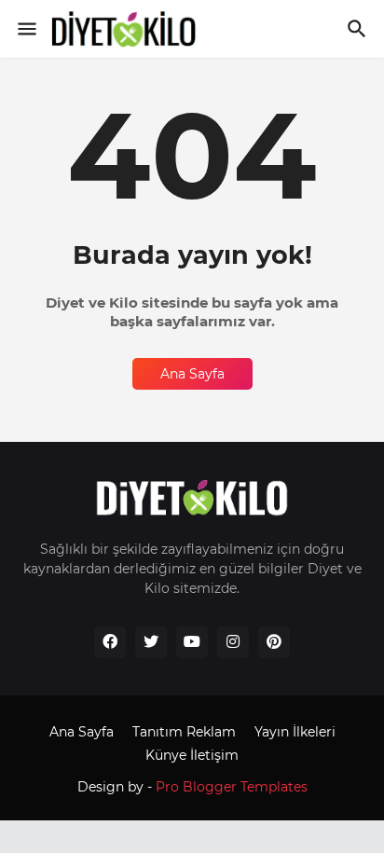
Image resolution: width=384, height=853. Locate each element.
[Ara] (359, 29)
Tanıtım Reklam (184, 731)
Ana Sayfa (192, 373)
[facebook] (110, 642)
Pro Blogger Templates (232, 786)
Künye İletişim (192, 755)
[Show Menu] (25, 29)
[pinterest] (274, 642)
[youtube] (192, 642)
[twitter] (151, 642)
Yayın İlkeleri (295, 731)
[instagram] (233, 642)
